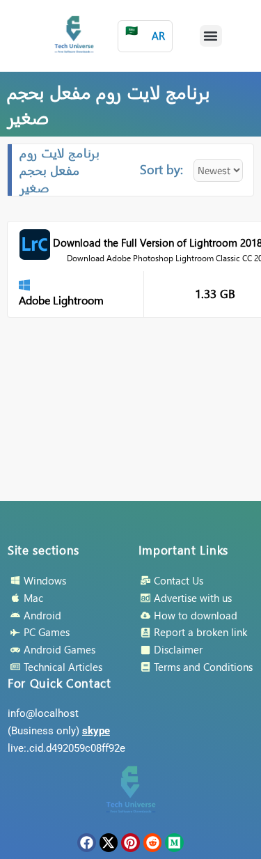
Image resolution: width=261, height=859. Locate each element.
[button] (211, 36)
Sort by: (161, 169)
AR (145, 33)
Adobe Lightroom (61, 300)
